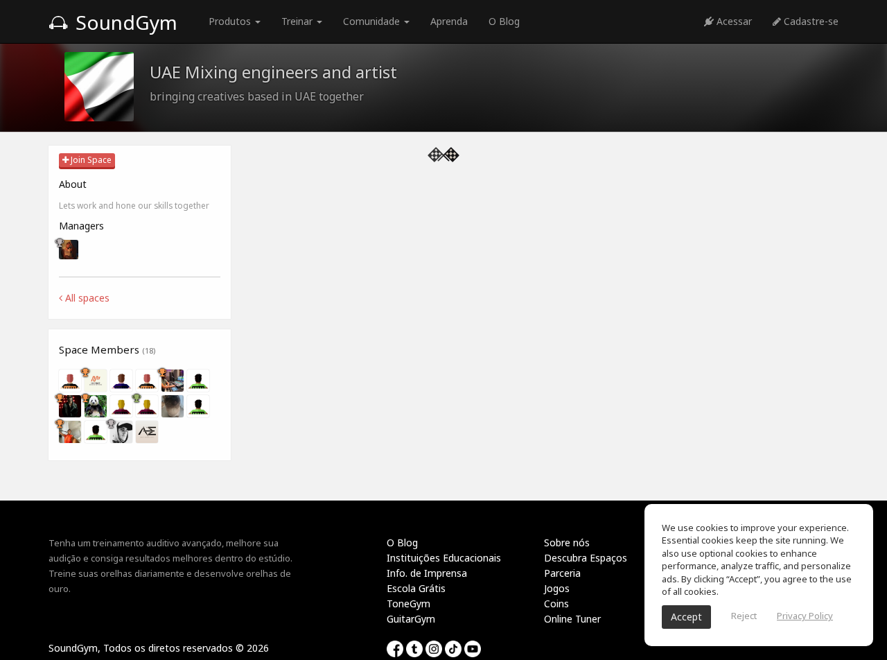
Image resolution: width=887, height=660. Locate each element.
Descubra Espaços (585, 557)
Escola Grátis (416, 588)
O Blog (504, 21)
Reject (744, 615)
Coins (556, 603)
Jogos (557, 588)
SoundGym (124, 22)
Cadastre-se (809, 21)
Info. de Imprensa (427, 573)
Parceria (562, 573)
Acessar (733, 21)
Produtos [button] (231, 21)
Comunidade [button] (373, 21)
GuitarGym (411, 618)
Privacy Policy (805, 615)
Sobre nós (567, 542)
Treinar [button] (298, 21)
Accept (686, 616)
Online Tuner (572, 618)
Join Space (90, 160)
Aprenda (449, 21)
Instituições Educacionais (444, 557)
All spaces (85, 297)
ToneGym (408, 603)
